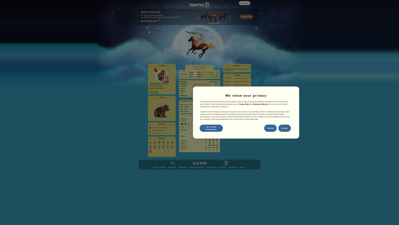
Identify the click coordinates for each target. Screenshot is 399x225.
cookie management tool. (238, 107)
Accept (284, 128)
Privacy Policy (244, 104)
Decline (270, 128)
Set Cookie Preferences (211, 128)
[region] (246, 112)
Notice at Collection (260, 104)
